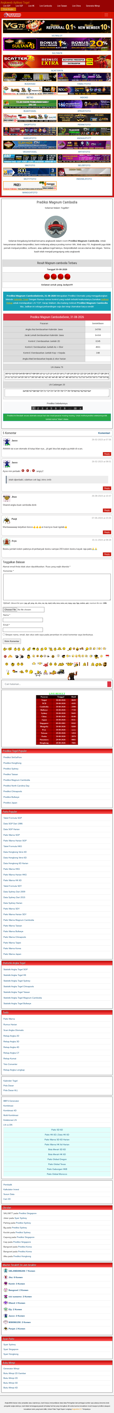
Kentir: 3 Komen (17, 1284)
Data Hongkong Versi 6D (15, 857)
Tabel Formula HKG (12, 846)
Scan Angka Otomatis (13, 1030)
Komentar (8, 571)
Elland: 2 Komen (17, 1303)
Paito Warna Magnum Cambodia (18, 920)
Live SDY (6, 6)
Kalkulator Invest (11, 1189)
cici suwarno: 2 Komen (20, 1296)
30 (75, 408)
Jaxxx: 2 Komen (17, 1316)
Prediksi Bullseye (11, 797)
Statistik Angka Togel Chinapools (18, 986)
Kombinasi (8, 1105)
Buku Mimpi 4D (10, 1387)
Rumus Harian (10, 1024)
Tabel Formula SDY (12, 886)
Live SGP (19, 6)
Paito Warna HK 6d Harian (57, 1144)
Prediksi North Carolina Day (16, 785)
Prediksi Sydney (10, 768)
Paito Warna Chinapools (14, 937)
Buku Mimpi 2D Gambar (14, 1373)
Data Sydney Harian (12, 903)
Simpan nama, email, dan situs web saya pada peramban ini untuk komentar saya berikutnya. (49, 634)
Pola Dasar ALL (10, 1090)
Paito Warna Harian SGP (15, 840)
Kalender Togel (21, 299)
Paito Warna (9, 1019)
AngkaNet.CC (77, 1409)
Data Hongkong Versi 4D (15, 852)
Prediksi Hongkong (22, 1256)
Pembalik (7, 1184)
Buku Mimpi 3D (10, 1383)
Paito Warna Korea (12, 948)
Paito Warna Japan (12, 954)
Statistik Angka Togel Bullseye (17, 1003)
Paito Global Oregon (57, 1159)
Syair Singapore (10, 1349)
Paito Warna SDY (11, 908)
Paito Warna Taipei (12, 943)
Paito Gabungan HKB (57, 1169)
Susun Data (8, 1194)
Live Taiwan (62, 6)
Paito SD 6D (57, 1130)
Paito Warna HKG (11, 869)
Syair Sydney (21, 1218)
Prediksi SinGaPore (12, 757)
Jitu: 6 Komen (16, 1277)
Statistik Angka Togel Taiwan (16, 992)
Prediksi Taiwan (10, 774)
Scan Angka (8, 9)
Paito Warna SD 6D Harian (57, 1139)
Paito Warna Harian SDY (14, 914)
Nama (6, 615)
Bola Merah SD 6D (57, 1149)
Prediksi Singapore (28, 1213)
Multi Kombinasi (10, 1115)
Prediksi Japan (10, 803)
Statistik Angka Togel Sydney (16, 981)
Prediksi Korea (25, 1247)
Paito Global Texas (57, 1164)
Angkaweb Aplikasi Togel (15, 2)
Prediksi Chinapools (12, 791)
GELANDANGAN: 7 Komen (22, 1271)
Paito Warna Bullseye (13, 931)
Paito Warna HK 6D (12, 880)
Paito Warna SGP (11, 835)
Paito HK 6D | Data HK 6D (57, 1134)
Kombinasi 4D (9, 1110)
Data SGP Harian (11, 829)
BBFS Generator (11, 1101)
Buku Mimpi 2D (10, 1378)
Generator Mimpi (93, 6)
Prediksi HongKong (12, 763)
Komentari (104, 433)
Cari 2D (7, 1199)
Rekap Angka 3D (11, 1041)
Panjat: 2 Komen (17, 1328)
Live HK (31, 6)
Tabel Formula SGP (12, 818)
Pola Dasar (8, 1085)
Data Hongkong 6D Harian (15, 863)
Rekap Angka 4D (11, 1047)
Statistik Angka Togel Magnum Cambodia (22, 998)
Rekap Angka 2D (11, 1036)
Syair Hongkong (10, 1354)
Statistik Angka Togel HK (14, 975)
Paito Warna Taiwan (12, 925)
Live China (76, 6)
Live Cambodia (46, 6)
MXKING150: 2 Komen (20, 1322)
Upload (55, 603)
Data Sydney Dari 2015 (14, 897)
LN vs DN (7, 1125)
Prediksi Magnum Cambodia (57, 202)
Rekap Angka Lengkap (14, 1070)
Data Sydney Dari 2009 (14, 891)
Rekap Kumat (9, 1058)
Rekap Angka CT (11, 1053)
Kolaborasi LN (10, 1120)
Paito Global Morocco (57, 1174)
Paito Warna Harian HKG (15, 874)
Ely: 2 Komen (15, 1309)
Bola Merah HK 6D (57, 1154)
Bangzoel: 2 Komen (18, 1290)
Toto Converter (10, 1064)
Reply (107, 454)
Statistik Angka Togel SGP (15, 969)
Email (6, 625)
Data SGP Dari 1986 (13, 823)
